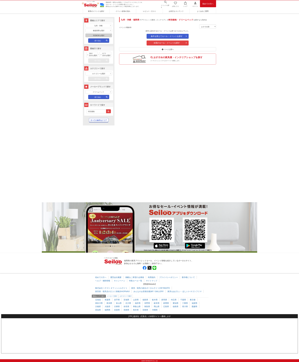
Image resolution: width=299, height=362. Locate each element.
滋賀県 (194, 303)
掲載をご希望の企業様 (134, 277)
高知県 (98, 309)
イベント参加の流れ (123, 11)
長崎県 (126, 309)
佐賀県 (117, 309)
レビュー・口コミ (149, 11)
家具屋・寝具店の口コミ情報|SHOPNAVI (112, 291)
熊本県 (136, 309)
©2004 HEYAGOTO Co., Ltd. (149, 361)
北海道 (98, 299)
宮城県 (126, 299)
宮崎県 (145, 309)
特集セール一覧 (135, 280)
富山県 (119, 303)
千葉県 (183, 299)
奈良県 (126, 306)
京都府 (98, 306)
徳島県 (175, 306)
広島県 (166, 306)
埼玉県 (173, 299)
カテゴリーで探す (126, 296)
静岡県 (166, 303)
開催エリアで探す (99, 296)
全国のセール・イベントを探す (167, 42)
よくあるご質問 (202, 11)
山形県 (136, 299)
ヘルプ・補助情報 (102, 280)
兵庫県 (117, 306)
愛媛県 (194, 306)
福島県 (145, 299)
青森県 (107, 299)
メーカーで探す (112, 296)
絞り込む (98, 40)
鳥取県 (147, 306)
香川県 (185, 306)
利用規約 (151, 277)
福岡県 (107, 309)
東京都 (192, 299)
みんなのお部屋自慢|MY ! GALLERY (148, 291)
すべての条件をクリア (99, 120)
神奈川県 (99, 303)
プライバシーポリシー (168, 277)
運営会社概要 (115, 277)
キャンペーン (119, 280)
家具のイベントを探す (96, 11)
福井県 (138, 303)
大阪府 (107, 306)
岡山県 (156, 306)
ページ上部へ (169, 49)
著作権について (188, 277)
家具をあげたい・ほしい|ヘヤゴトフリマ (184, 291)
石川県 (128, 303)
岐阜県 (156, 303)
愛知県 (175, 303)
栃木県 (155, 299)
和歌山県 (137, 306)
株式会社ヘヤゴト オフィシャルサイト (111, 288)
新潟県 (109, 303)
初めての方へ (208, 3)
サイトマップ (151, 280)
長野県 (147, 303)
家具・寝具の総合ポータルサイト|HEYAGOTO (150, 288)
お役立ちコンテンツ (176, 11)
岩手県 (117, 299)
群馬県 (164, 299)
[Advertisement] (98, 165)
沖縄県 (155, 309)
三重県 (185, 303)
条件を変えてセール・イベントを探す (167, 36)
